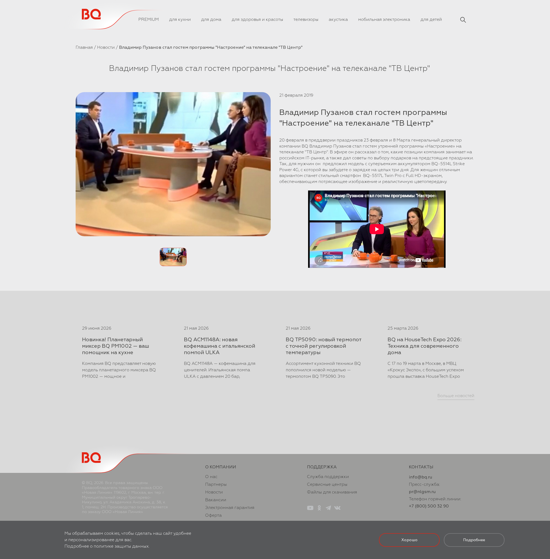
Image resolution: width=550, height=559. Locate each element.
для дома (211, 19)
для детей (431, 19)
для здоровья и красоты (257, 19)
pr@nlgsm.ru (422, 491)
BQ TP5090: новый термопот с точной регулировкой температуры (323, 346)
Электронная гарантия (229, 507)
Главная (84, 47)
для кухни (180, 19)
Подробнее (474, 540)
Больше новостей (455, 395)
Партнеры (216, 484)
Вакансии (215, 500)
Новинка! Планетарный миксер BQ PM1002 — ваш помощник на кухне (115, 346)
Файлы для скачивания (332, 492)
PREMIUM (148, 19)
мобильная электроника (384, 19)
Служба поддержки (328, 476)
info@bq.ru (420, 477)
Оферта (213, 515)
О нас (211, 476)
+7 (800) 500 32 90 (429, 506)
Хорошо (409, 540)
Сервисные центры (327, 484)
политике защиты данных (121, 546)
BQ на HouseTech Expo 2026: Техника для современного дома (424, 346)
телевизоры (305, 19)
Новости (106, 47)
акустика (338, 19)
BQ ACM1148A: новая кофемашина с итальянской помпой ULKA (219, 346)
